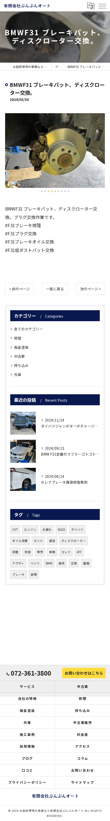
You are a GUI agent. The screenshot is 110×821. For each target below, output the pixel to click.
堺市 (40, 552)
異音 (52, 541)
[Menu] (102, 5)
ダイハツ (77, 529)
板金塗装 (21, 347)
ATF (79, 552)
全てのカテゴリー (28, 328)
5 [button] (55, 191)
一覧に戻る (55, 288)
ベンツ (35, 563)
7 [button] (62, 191)
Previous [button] (10, 153)
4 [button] (52, 191)
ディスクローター (73, 541)
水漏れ (47, 529)
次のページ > (90, 288)
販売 (62, 563)
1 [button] (42, 191)
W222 (61, 529)
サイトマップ (82, 782)
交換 (74, 563)
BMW (49, 563)
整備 (86, 563)
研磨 (15, 552)
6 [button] (58, 191)
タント (38, 541)
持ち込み (21, 365)
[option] (55, 150)
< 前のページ (19, 288)
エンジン (30, 529)
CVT (15, 529)
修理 (17, 338)
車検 (52, 552)
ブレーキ (18, 574)
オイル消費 (20, 541)
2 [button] (45, 191)
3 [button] (48, 191)
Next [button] (100, 153)
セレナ (66, 552)
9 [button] (68, 191)
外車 (17, 374)
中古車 (19, 356)
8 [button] (65, 191)
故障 (34, 574)
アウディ (18, 563)
